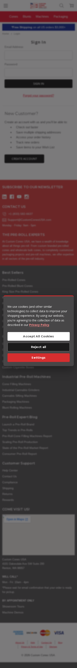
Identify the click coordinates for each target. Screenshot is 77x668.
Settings (38, 357)
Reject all (38, 347)
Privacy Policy (39, 325)
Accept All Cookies (38, 336)
